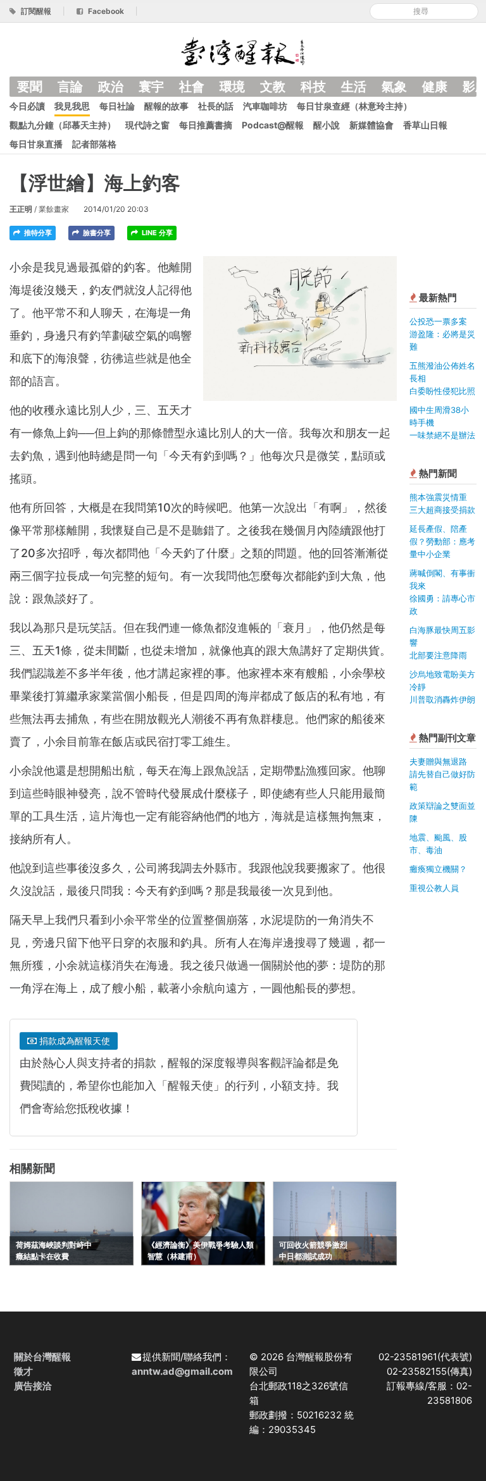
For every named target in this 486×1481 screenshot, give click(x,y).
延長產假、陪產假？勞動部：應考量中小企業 (442, 541)
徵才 (23, 1371)
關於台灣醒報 (42, 1357)
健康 (434, 86)
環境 (232, 86)
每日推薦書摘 (205, 125)
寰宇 (151, 86)
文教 (272, 86)
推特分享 (37, 232)
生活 (353, 86)
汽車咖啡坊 (265, 106)
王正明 (20, 209)
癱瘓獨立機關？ (438, 869)
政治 (110, 86)
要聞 (29, 86)
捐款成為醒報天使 (73, 1040)
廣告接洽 (33, 1386)
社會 (191, 86)
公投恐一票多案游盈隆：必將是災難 (442, 334)
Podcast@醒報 (273, 125)
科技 (313, 86)
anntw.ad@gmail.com (182, 1371)
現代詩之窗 (147, 125)
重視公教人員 (434, 888)
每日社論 (117, 106)
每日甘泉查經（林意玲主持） (354, 106)
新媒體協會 (371, 125)
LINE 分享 (156, 232)
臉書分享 (96, 232)
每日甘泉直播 (36, 143)
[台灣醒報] (243, 50)
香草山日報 (425, 125)
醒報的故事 (166, 106)
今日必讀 (27, 106)
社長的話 (216, 106)
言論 (70, 86)
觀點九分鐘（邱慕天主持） (62, 125)
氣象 (394, 86)
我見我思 (72, 106)
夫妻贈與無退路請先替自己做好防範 (442, 774)
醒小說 (326, 125)
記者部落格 (94, 143)
